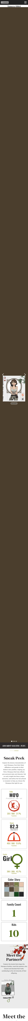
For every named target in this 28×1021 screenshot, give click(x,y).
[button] (25, 2)
